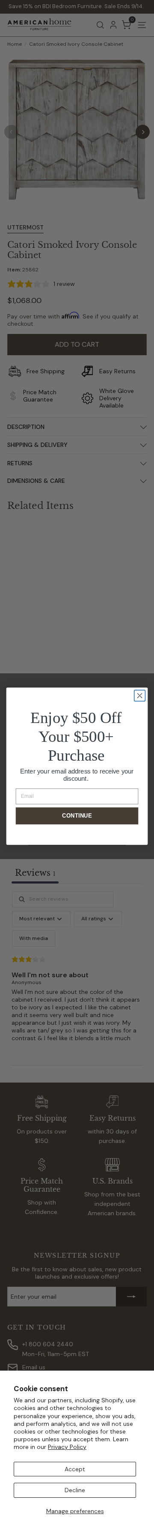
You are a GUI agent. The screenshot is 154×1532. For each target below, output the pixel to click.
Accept (75, 1469)
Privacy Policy (67, 1447)
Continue (77, 815)
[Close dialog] (139, 695)
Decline (75, 1490)
